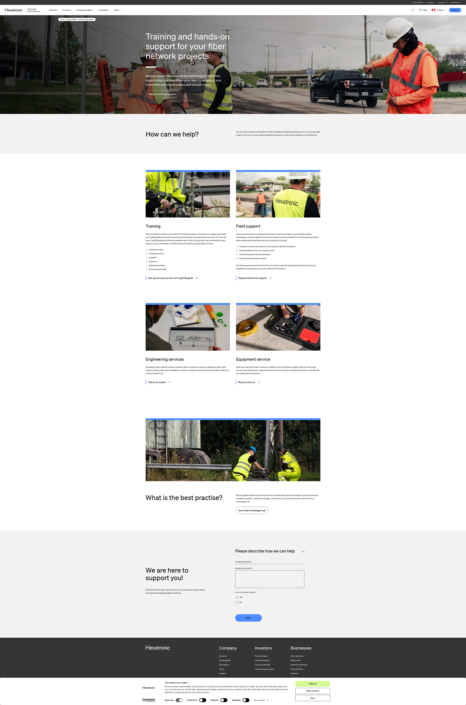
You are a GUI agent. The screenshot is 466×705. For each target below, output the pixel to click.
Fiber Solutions (71, 19)
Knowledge (103, 10)
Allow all (312, 684)
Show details (259, 700)
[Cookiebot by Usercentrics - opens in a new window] (148, 700)
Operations (224, 664)
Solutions (53, 10)
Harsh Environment (299, 664)
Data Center (296, 660)
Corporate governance (264, 669)
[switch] (202, 700)
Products (66, 10)
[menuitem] (443, 2)
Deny (313, 698)
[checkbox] (269, 599)
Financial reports (262, 660)
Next (248, 617)
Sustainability (225, 660)
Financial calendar (262, 664)
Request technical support (162, 94)
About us (223, 656)
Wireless (294, 673)
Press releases (261, 656)
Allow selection (312, 691)
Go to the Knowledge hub (252, 510)
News (221, 669)
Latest (116, 10)
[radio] (269, 597)
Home (62, 19)
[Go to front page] (14, 10)
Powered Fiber (297, 669)
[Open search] (413, 10)
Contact (222, 673)
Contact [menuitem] (455, 10)
